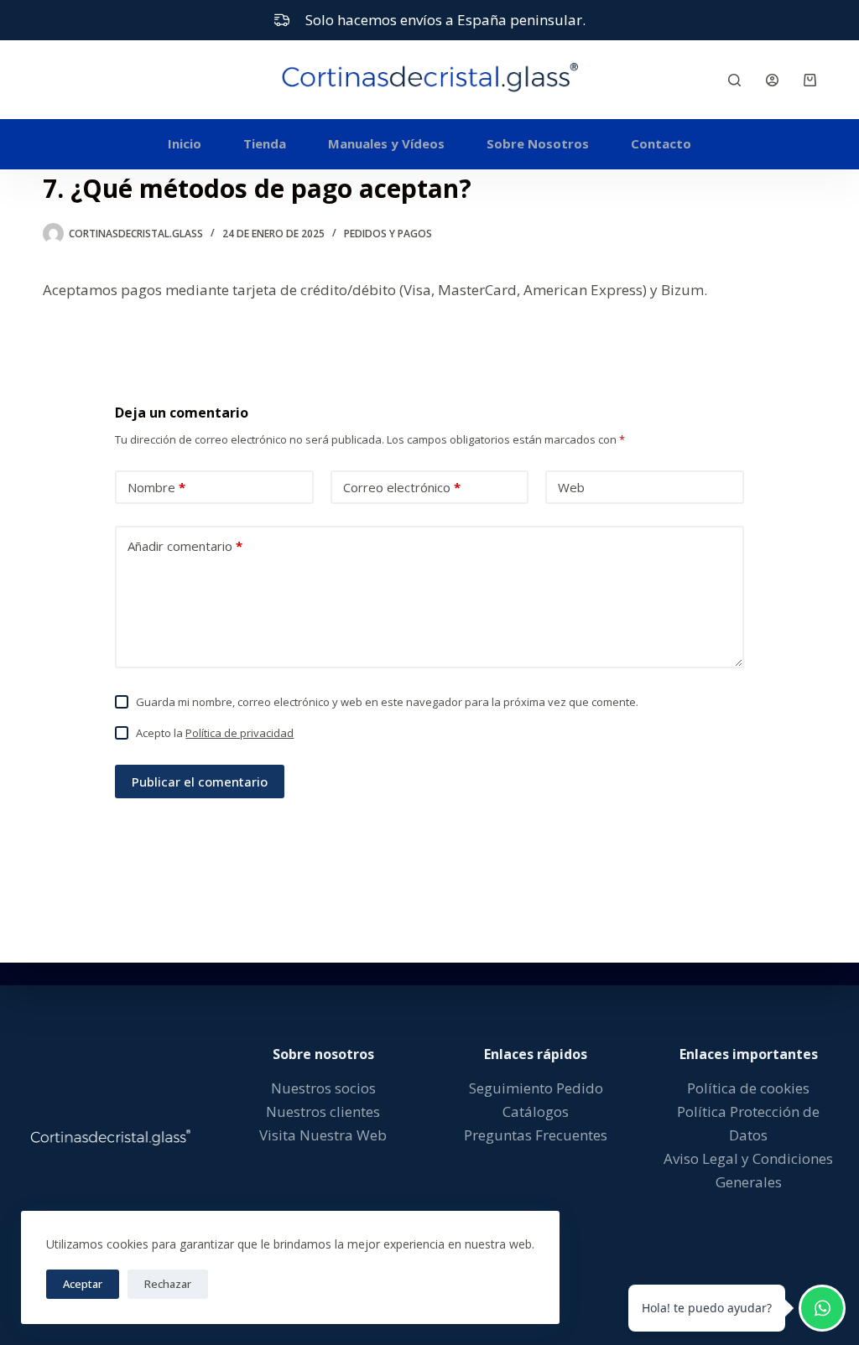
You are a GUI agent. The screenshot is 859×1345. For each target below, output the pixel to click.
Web (571, 487)
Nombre (156, 487)
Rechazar (167, 1283)
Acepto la (215, 732)
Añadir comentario (185, 545)
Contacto (661, 143)
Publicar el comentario (200, 781)
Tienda (264, 143)
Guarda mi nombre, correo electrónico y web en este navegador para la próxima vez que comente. (387, 701)
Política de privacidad (239, 732)
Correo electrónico (402, 487)
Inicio (184, 143)
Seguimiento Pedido (536, 1088)
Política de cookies (748, 1088)
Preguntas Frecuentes (535, 1135)
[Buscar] (734, 80)
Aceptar (82, 1283)
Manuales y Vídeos (386, 143)
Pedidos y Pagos (388, 233)
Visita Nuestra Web (323, 1135)
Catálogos (535, 1111)
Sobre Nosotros (538, 143)
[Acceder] (772, 80)
